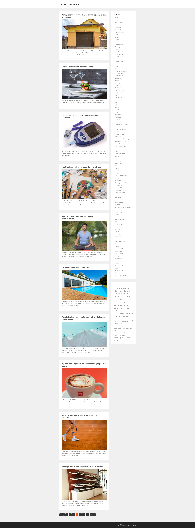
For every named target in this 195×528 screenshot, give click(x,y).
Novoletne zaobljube (120, 148)
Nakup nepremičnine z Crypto (123, 139)
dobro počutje (125, 296)
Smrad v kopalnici (119, 217)
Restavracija (118, 197)
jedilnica (126, 300)
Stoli (116, 226)
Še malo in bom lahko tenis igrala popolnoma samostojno (80, 416)
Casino (117, 39)
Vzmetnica (118, 261)
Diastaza (117, 64)
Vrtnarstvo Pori (119, 258)
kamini (130, 300)
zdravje (122, 335)
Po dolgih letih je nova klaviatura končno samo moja (82, 466)
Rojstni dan (118, 204)
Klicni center (118, 119)
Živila (116, 268)
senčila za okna (116, 330)
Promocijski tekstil (120, 192)
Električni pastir (119, 75)
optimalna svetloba (121, 321)
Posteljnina (118, 180)
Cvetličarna (118, 51)
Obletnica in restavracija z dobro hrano (77, 66)
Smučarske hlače (119, 219)
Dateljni (117, 56)
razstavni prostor (130, 326)
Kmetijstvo (118, 122)
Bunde (116, 34)
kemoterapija (118, 305)
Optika (117, 156)
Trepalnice (118, 243)
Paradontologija (119, 163)
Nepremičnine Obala (120, 144)
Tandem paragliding (120, 234)
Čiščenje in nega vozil (120, 44)
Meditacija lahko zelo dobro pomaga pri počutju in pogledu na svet (82, 217)
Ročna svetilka (119, 202)
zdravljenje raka (119, 338)
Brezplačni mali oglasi (120, 29)
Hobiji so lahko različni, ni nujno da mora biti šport (82, 167)
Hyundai (117, 100)
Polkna (117, 173)
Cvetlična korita (119, 54)
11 (87, 515)
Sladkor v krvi (118, 212)
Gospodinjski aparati (120, 90)
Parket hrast (118, 165)
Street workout (119, 229)
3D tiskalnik (123, 288)
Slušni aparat (118, 214)
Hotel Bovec (118, 97)
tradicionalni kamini (117, 332)
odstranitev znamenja (121, 316)
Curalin (117, 49)
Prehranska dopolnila (120, 190)
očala (121, 324)
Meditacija (118, 131)
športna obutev (119, 224)
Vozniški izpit (118, 251)
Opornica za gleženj (120, 153)
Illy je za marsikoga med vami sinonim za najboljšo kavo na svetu (84, 365)
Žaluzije (117, 263)
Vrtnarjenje (118, 256)
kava (123, 303)
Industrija (117, 105)
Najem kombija (119, 136)
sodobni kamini (124, 330)
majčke (131, 311)
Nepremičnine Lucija (120, 141)
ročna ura (115, 328)
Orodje (117, 158)
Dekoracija (118, 59)
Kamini (117, 107)
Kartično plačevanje (117, 302)
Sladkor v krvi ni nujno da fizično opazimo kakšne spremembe (81, 116)
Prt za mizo (118, 195)
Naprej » (93, 515)
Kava (116, 112)
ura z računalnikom (125, 332)
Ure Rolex (117, 246)
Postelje (117, 178)
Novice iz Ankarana (69, 4)
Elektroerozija (118, 78)
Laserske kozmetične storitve (122, 124)
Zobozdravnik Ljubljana (121, 275)
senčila (129, 328)
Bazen (116, 25)
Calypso (117, 37)
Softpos (117, 222)
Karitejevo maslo (119, 109)
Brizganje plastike (119, 32)
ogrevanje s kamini (123, 318)
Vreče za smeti (119, 253)
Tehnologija (118, 236)
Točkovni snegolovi (120, 241)
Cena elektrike (119, 42)
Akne (116, 17)
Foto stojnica (118, 83)
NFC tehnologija (116, 313)
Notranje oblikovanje (120, 146)
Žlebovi (117, 273)
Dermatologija (119, 61)
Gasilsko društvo (119, 87)
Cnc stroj (117, 47)
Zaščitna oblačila (119, 265)
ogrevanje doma (116, 318)
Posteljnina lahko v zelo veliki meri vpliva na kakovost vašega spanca (83, 318)
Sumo (118, 525)
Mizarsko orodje (119, 134)
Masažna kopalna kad (120, 129)
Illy (116, 102)
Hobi (116, 95)
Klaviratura (118, 117)
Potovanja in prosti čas (121, 183)
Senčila (117, 209)
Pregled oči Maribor (120, 187)
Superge (117, 231)
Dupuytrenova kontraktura (122, 68)
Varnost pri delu (119, 248)
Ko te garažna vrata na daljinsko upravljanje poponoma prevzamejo (84, 16)
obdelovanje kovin (126, 313)
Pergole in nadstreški (120, 170)
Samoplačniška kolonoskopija (123, 207)
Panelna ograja (119, 161)
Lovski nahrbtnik (119, 126)
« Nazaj (62, 515)
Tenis (116, 239)
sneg (120, 330)
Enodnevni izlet (119, 80)
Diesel (116, 66)
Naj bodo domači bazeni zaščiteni (75, 268)
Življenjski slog (119, 270)
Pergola (117, 168)
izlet (121, 299)
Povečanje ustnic (119, 185)
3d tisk (116, 288)
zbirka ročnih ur (116, 335)
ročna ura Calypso (120, 328)
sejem (125, 328)
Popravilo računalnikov (121, 175)
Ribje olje (117, 200)
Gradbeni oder (119, 92)
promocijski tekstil (123, 326)
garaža (115, 300)
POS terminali (126, 323)
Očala (116, 151)
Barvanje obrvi (119, 22)
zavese (130, 332)
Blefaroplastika (119, 27)
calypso (121, 291)
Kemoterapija (118, 114)
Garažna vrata (118, 85)
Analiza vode (118, 20)
